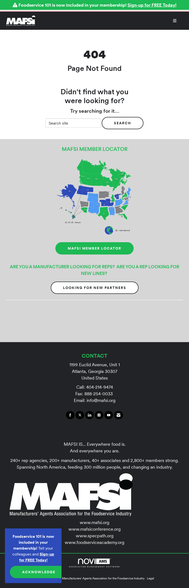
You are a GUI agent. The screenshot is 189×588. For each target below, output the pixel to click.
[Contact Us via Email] (118, 415)
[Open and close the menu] (108, 20)
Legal (150, 578)
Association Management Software (94, 567)
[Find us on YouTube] (108, 415)
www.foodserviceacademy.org (94, 542)
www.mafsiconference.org (94, 529)
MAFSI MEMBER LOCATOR (94, 248)
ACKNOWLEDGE (38, 572)
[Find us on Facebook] (70, 415)
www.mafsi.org (94, 522)
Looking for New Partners (94, 288)
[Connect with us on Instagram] (99, 415)
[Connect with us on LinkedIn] (89, 415)
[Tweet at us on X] (80, 415)
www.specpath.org (94, 536)
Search (122, 123)
